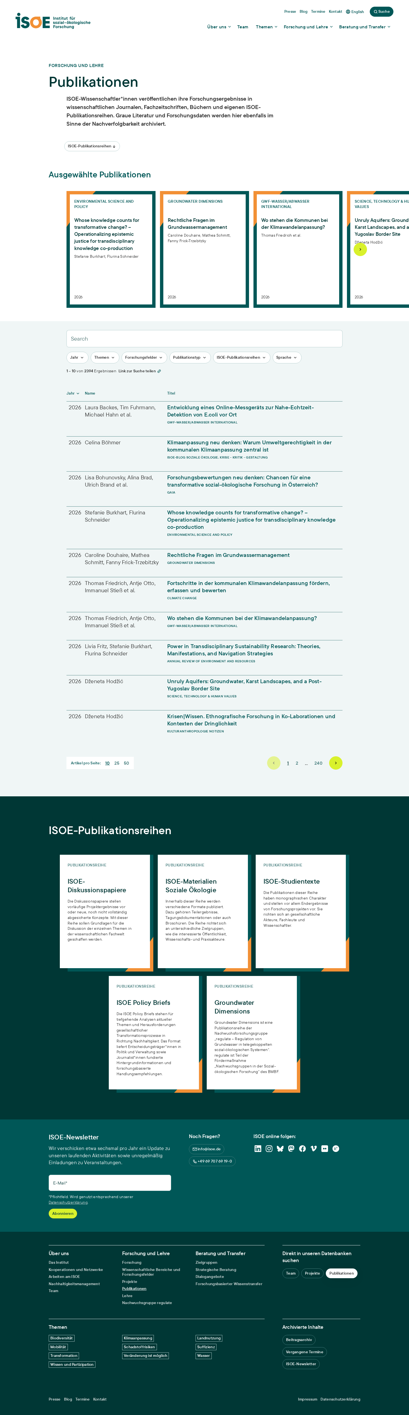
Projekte (129, 1281)
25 (117, 763)
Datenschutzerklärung (68, 1202)
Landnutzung (209, 1337)
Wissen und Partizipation (72, 1364)
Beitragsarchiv (299, 1339)
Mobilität (58, 1346)
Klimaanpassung (138, 1337)
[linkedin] (257, 1148)
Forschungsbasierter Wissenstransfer (229, 1284)
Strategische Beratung (216, 1269)
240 (318, 763)
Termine (82, 1399)
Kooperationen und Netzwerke (76, 1269)
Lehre (127, 1295)
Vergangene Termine (304, 1351)
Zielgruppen (206, 1262)
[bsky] (280, 1148)
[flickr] (324, 1148)
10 (107, 763)
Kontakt (100, 1399)
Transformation (63, 1355)
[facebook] (302, 1148)
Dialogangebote (210, 1276)
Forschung (132, 1262)
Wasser (203, 1355)
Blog (68, 1399)
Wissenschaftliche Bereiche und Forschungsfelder (151, 1272)
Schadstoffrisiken (139, 1346)
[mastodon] (291, 1148)
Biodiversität (61, 1337)
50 (126, 763)
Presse (55, 1399)
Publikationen (134, 1288)
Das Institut (59, 1262)
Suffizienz (206, 1346)
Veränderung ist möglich (145, 1355)
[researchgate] (335, 1148)
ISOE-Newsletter (301, 1363)
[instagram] (269, 1148)
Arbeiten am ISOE (64, 1276)
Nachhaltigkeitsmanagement (74, 1284)
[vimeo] (313, 1148)
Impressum (307, 1399)
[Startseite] (53, 22)
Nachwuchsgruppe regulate (147, 1302)
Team (53, 1290)
